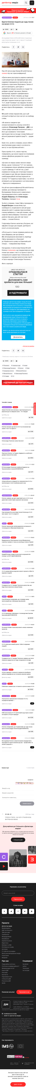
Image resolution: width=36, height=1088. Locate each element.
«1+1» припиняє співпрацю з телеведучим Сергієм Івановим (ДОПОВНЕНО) (17, 614)
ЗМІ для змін (6, 932)
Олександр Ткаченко (10, 368)
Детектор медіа (7, 926)
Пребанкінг (5, 934)
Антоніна (4, 949)
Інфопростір (6, 450)
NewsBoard (5, 939)
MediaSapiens (6, 928)
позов (25, 365)
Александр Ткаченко (21, 373)
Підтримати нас (7, 977)
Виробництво (6, 438)
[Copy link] (23, 47)
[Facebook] (13, 47)
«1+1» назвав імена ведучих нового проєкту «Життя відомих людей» (18, 572)
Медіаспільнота (7, 17)
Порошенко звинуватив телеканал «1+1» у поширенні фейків (15, 699)
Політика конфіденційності (10, 966)
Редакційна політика (8, 964)
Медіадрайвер (6, 936)
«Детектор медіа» (28, 346)
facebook (25, 964)
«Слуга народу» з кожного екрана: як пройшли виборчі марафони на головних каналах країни (16, 673)
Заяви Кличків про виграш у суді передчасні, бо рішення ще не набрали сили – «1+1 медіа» (16, 410)
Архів (3, 983)
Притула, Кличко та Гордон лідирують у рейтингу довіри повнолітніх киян (17, 454)
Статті (11, 669)
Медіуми (4, 957)
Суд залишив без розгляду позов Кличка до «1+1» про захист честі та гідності (17, 513)
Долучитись (18, 337)
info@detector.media (10, 1013)
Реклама (4, 972)
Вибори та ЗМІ (6, 945)
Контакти (5, 974)
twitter (25, 966)
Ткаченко (6, 365)
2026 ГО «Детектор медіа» (12, 1015)
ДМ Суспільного (7, 930)
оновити (30, 780)
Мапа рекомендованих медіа (11, 953)
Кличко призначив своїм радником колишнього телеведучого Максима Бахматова (16, 527)
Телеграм (26, 968)
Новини (15, 17)
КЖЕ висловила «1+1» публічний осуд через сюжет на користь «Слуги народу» (17, 713)
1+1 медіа (6, 376)
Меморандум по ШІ (8, 968)
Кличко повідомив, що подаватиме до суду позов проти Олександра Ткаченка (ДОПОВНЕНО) (17, 727)
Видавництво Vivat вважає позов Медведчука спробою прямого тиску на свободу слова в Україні (17, 541)
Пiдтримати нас (24, 992)
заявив (4, 73)
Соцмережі (28, 961)
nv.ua (18, 199)
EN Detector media (8, 947)
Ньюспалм (5, 955)
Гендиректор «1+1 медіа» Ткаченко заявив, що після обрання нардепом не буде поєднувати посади (18, 659)
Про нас (5, 961)
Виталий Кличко (21, 371)
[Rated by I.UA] (26, 1057)
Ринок (4, 523)
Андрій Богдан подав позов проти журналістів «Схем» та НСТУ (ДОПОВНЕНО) (16, 555)
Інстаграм (26, 970)
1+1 (13, 376)
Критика (5, 669)
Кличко (21, 368)
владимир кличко (9, 371)
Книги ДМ (5, 970)
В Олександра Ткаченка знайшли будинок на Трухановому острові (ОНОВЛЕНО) (15, 468)
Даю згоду (18, 1084)
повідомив (12, 250)
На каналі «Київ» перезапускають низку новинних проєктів (17, 628)
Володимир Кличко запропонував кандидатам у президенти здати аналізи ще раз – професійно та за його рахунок (17, 742)
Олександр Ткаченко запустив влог (13, 441)
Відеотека (5, 943)
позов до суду (16, 365)
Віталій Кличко (8, 373)
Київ (28, 368)
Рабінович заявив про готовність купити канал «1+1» (18, 686)
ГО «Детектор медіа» (8, 951)
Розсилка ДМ (6, 981)
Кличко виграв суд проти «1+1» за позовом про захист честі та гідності (16, 427)
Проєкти (5, 923)
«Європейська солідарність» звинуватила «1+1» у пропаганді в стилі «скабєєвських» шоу (17, 482)
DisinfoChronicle (7, 941)
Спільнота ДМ (18, 840)
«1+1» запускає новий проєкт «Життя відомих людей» (16, 645)
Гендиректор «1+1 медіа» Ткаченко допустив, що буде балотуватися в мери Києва (17, 586)
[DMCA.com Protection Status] (11, 1057)
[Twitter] (18, 47)
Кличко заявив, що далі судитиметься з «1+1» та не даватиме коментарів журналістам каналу (17, 499)
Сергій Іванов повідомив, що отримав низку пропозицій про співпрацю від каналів (15, 600)
